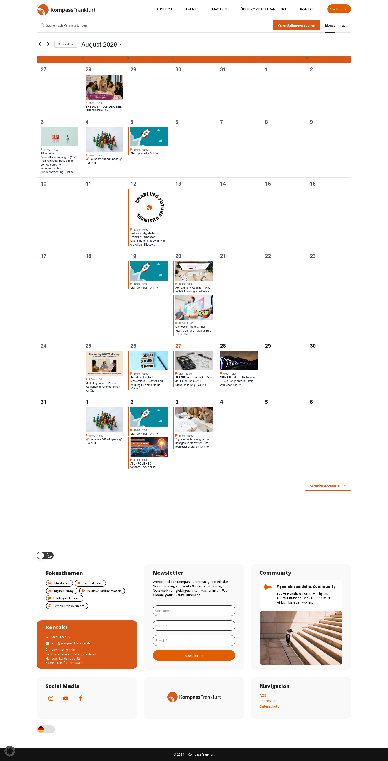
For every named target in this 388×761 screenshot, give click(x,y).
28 (88, 69)
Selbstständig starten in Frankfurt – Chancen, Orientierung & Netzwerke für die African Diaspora (148, 238)
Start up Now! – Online (144, 153)
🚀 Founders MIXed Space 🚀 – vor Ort (104, 160)
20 (178, 255)
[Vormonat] (39, 44)
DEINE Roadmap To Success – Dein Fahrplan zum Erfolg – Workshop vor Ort (238, 381)
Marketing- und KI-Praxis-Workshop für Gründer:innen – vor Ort (104, 386)
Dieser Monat (66, 44)
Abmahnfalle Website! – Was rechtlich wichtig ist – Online (192, 289)
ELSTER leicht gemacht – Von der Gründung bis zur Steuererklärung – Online (193, 381)
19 (133, 255)
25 (88, 345)
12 (133, 183)
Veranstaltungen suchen (296, 25)
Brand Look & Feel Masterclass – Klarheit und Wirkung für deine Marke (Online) (146, 382)
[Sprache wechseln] (46, 729)
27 (178, 345)
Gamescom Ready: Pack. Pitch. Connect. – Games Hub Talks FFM (193, 330)
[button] (45, 555)
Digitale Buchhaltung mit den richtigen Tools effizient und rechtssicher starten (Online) (193, 442)
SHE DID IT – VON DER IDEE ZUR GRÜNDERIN (104, 108)
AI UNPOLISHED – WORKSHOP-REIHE (143, 465)
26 (133, 345)
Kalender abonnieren (325, 485)
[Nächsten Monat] (48, 44)
